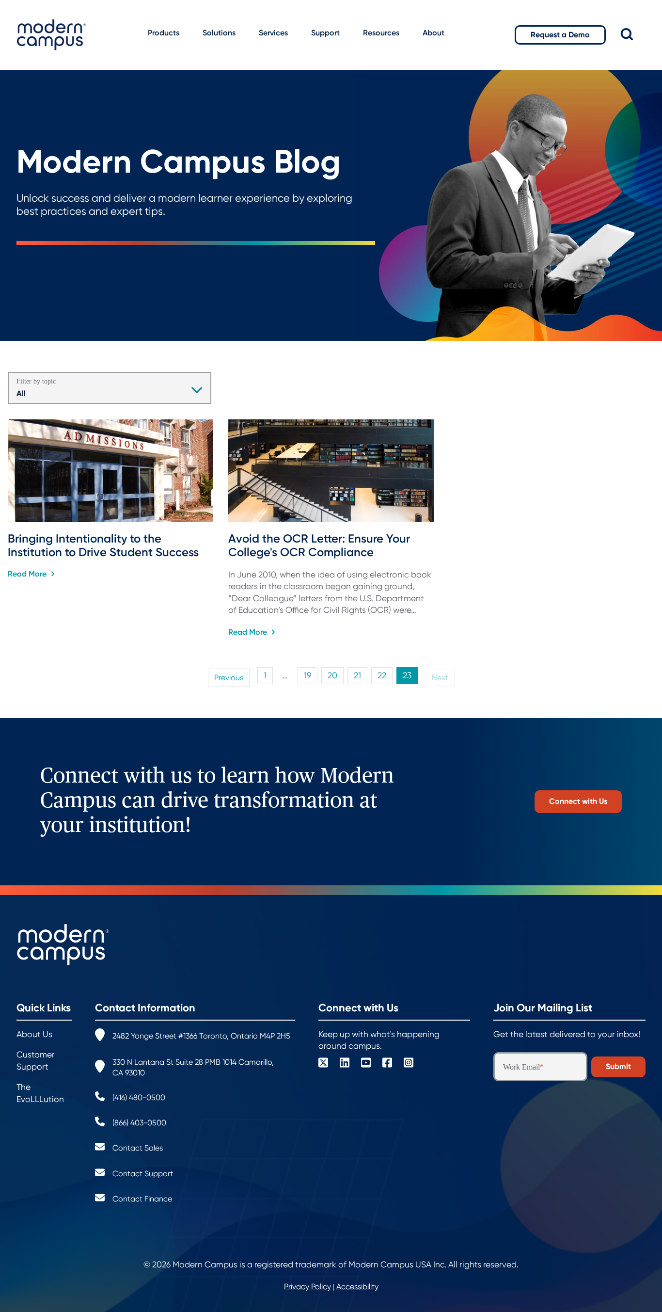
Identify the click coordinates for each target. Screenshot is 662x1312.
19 (307, 676)
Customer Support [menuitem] (35, 1061)
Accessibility (357, 1286)
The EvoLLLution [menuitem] (40, 1093)
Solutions (219, 32)
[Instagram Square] (408, 1064)
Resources (381, 32)
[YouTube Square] (366, 1064)
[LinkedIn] (344, 1064)
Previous (228, 677)
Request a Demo (560, 34)
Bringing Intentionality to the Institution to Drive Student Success (103, 545)
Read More (28, 573)
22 (382, 676)
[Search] (633, 35)
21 (357, 676)
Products (163, 32)
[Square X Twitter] (323, 1064)
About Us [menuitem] (34, 1034)
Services (273, 32)
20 (332, 676)
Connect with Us (578, 801)
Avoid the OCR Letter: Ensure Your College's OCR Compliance (320, 545)
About (433, 32)
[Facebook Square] (387, 1064)
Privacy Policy (307, 1286)
